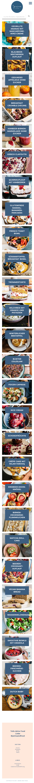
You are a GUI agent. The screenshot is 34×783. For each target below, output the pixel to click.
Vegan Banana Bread (17, 590)
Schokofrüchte (17, 436)
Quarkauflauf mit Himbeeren (17, 181)
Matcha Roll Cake (17, 539)
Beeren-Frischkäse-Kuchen (16, 668)
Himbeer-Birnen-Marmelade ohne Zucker (17, 131)
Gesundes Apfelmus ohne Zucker (17, 80)
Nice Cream (17, 410)
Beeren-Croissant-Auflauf (17, 566)
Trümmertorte (17, 282)
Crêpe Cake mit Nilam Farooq (17, 462)
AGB (17, 765)
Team (17, 752)
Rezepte (17, 749)
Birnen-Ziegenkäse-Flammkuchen (17, 515)
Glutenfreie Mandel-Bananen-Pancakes (17, 209)
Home (18, 748)
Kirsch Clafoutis (17, 154)
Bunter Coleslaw (17, 360)
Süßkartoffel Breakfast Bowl (17, 258)
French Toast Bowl (17, 232)
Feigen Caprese (16, 385)
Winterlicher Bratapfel (17, 334)
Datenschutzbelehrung (18, 766)
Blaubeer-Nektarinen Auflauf (17, 54)
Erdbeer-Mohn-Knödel (17, 488)
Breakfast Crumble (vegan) (17, 104)
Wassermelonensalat (17, 615)
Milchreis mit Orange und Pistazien (17, 310)
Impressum (18, 763)
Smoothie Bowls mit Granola (17, 641)
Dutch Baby (17, 692)
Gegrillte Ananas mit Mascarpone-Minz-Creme (17, 30)
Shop (17, 751)
